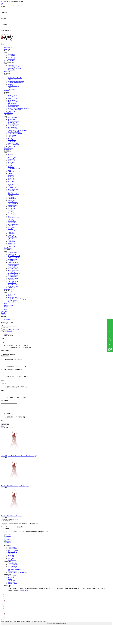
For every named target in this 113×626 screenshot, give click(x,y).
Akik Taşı (10, 154)
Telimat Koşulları (12, 563)
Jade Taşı (10, 186)
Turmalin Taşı (11, 233)
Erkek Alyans (11, 87)
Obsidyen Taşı (12, 213)
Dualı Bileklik (12, 57)
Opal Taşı (10, 216)
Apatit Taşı (11, 162)
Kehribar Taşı (11, 190)
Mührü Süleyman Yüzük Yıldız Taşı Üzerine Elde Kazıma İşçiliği (19, 456)
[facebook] (7, 536)
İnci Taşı (10, 183)
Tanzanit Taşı (11, 230)
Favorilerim (4, 309)
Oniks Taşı (11, 214)
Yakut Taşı (11, 235)
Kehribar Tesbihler (13, 127)
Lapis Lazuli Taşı (12, 205)
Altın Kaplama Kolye (14, 273)
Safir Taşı (10, 225)
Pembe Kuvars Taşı (13, 217)
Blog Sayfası (11, 582)
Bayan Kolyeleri (12, 97)
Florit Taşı (10, 173)
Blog (5, 303)
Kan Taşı (10, 192)
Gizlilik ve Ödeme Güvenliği (16, 569)
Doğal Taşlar (7, 149)
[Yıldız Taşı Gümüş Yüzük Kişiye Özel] (14, 514)
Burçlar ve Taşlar (12, 552)
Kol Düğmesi (11, 84)
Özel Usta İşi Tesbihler (14, 132)
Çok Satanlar (7, 248)
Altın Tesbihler (12, 119)
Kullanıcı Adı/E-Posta (7, 322)
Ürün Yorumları (12, 571)
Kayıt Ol (3, 314)
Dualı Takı (7, 49)
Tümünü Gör (11, 59)
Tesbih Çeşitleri (8, 113)
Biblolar (10, 295)
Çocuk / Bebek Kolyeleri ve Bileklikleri (19, 108)
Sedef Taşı (11, 227)
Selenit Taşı (11, 197)
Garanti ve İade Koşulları (15, 568)
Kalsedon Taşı (12, 187)
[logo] (56, 37)
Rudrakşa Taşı (12, 221)
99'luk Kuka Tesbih (13, 144)
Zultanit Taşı (11, 243)
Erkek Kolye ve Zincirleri (15, 78)
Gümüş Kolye (12, 272)
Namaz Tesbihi (12, 140)
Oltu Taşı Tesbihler (13, 129)
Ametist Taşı (11, 160)
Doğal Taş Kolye (12, 265)
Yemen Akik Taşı (12, 237)
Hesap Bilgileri (8, 305)
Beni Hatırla (6, 329)
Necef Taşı (11, 210)
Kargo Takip (4, 311)
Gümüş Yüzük (12, 260)
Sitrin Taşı (10, 229)
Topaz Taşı (11, 232)
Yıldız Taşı (11, 240)
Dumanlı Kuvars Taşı (14, 168)
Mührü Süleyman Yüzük (15, 65)
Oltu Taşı (10, 211)
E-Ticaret (52, 623)
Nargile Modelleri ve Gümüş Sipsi (17, 299)
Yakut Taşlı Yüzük (13, 262)
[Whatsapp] (7, 541)
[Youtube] (7, 539)
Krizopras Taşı (12, 195)
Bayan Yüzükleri (12, 95)
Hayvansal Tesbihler (13, 124)
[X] (5, 538)
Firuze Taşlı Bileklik (13, 257)
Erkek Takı (7, 71)
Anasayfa (7, 334)
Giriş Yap (3, 313)
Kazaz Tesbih (11, 141)
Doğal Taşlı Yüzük (13, 286)
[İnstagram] (7, 542)
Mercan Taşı (11, 208)
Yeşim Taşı (11, 238)
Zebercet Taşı (11, 241)
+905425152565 (23, 590)
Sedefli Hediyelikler (13, 300)
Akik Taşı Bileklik (13, 278)
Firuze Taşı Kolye (13, 267)
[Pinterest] (7, 534)
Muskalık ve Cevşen (13, 86)
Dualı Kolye (11, 55)
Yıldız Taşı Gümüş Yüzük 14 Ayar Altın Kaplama (15, 486)
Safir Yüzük (11, 279)
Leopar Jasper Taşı (13, 202)
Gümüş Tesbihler (12, 122)
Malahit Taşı (11, 206)
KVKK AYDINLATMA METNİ (17, 572)
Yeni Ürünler (7, 47)
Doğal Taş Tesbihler (13, 121)
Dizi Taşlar (11, 167)
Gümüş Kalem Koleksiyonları (16, 81)
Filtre (2, 426)
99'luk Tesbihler (12, 117)
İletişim (6, 306)
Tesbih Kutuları (12, 135)
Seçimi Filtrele (5, 424)
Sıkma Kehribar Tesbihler (15, 133)
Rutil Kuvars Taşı (13, 224)
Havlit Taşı (11, 181)
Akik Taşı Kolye (12, 268)
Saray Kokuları (8, 148)
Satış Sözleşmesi (12, 566)
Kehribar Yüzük (12, 252)
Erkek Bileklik (12, 79)
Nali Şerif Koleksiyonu (14, 109)
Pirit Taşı (10, 219)
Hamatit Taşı (11, 179)
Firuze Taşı (11, 171)
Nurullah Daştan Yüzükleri (15, 82)
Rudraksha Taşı (12, 222)
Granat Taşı (11, 175)
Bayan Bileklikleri (13, 100)
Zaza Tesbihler (12, 136)
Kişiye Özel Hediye (13, 297)
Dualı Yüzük (11, 54)
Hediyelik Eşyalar (9, 289)
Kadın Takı (7, 90)
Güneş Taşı (11, 176)
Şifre (2, 325)
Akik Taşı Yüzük (12, 284)
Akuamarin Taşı (12, 156)
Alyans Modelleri (12, 103)
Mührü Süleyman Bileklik (15, 68)
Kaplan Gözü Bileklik (14, 256)
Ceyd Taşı (10, 165)
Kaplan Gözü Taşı (13, 189)
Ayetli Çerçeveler (12, 294)
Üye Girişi (7, 319)
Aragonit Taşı (11, 159)
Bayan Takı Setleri (13, 101)
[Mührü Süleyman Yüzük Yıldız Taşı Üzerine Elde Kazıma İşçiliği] (14, 454)
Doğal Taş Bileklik (13, 275)
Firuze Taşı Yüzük (13, 281)
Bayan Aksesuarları (13, 105)
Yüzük (10, 76)
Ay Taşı (10, 163)
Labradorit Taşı (12, 198)
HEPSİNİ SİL (4, 355)
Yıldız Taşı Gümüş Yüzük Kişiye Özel (11, 516)
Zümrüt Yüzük (12, 254)
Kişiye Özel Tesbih (13, 143)
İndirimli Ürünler (12, 583)
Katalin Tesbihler (12, 125)
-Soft (48, 623)
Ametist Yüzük (12, 283)
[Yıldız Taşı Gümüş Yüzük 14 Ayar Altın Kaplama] (14, 484)
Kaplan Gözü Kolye (13, 270)
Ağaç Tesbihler (12, 138)
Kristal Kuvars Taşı (13, 194)
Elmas (9, 170)
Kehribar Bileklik (12, 276)
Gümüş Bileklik (12, 259)
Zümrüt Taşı (11, 245)
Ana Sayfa (11, 577)
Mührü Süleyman (9, 60)
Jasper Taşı (11, 184)
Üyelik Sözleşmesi (13, 564)
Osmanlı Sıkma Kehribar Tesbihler (17, 130)
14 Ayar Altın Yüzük (13, 264)
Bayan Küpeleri (12, 98)
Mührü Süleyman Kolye (14, 67)
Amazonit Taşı (12, 157)
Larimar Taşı (11, 200)
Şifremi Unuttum (14, 329)
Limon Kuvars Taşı (13, 203)
